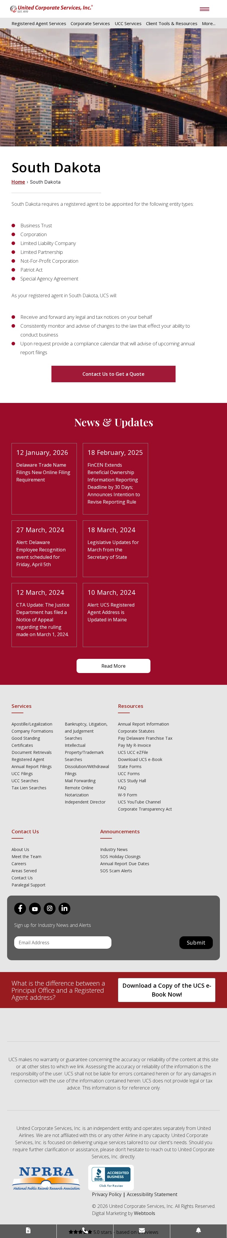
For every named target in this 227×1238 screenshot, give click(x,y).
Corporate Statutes (136, 731)
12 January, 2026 (42, 452)
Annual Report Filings (32, 766)
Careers (19, 863)
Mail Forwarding (80, 780)
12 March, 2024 (40, 592)
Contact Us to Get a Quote (113, 374)
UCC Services (128, 23)
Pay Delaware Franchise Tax (145, 738)
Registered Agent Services (39, 23)
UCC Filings (22, 773)
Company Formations (32, 731)
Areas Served (24, 870)
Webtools (144, 1213)
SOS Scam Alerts (116, 870)
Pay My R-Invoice (134, 745)
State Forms (130, 766)
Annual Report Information (143, 724)
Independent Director (85, 802)
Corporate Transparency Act (145, 809)
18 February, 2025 (115, 452)
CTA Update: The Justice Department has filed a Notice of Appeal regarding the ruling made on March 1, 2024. (42, 620)
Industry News (114, 849)
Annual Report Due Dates (124, 863)
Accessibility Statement (152, 1194)
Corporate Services (90, 23)
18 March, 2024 (111, 529)
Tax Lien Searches (29, 788)
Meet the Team (26, 856)
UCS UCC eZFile (133, 752)
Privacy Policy (106, 1194)
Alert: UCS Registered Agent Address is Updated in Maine (110, 612)
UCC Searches (25, 780)
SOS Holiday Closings (120, 856)
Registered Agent (28, 759)
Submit (196, 942)
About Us (20, 849)
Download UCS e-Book (140, 759)
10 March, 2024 (111, 592)
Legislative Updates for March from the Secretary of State (113, 549)
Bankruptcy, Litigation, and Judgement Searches (86, 731)
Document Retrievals (32, 752)
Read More (113, 666)
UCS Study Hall (132, 780)
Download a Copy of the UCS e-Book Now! (166, 989)
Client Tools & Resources (171, 23)
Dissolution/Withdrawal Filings (87, 770)
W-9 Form (127, 795)
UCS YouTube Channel (139, 802)
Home (18, 182)
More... (208, 23)
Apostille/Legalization (32, 724)
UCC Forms (129, 773)
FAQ (122, 788)
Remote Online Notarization (79, 791)
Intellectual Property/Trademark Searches (84, 752)
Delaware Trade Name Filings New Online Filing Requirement (43, 472)
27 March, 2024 (40, 529)
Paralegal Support (29, 885)
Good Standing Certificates (26, 741)
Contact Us (22, 878)
